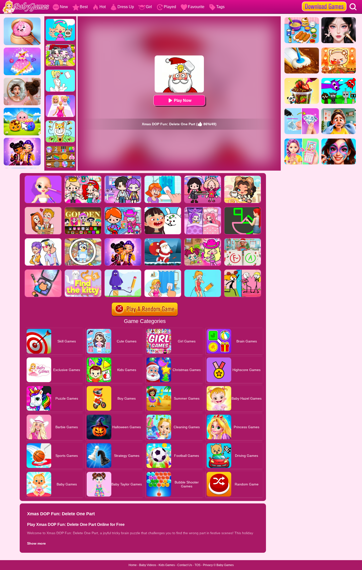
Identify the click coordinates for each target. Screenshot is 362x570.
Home (133, 565)
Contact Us (184, 565)
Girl (149, 7)
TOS (197, 565)
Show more (36, 543)
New (64, 7)
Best (84, 7)
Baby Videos (147, 565)
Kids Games (167, 565)
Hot (102, 7)
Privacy (208, 565)
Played (170, 7)
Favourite (196, 7)
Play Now (182, 100)
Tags (220, 7)
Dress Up (125, 7)
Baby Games (225, 565)
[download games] (324, 1)
